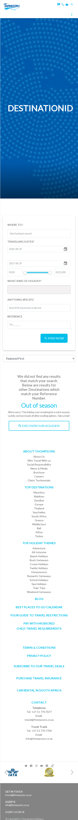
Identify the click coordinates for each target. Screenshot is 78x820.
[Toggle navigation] (72, 15)
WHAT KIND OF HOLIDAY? (24, 280)
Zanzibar (39, 500)
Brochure (39, 472)
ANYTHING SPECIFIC (20, 299)
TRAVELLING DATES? (20, 241)
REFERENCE (14, 316)
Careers (39, 476)
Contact (39, 702)
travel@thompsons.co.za (39, 719)
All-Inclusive (39, 552)
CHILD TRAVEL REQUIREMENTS (39, 628)
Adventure (39, 548)
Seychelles (39, 512)
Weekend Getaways (39, 591)
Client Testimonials (39, 480)
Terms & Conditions (39, 647)
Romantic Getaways (39, 576)
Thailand (39, 508)
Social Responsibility (39, 464)
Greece (39, 520)
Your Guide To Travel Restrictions (39, 615)
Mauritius (39, 492)
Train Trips (39, 588)
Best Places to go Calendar (39, 607)
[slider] (25, 273)
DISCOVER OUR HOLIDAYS (40, 425)
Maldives (39, 496)
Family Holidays (39, 568)
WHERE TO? (15, 224)
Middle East (39, 524)
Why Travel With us (39, 460)
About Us (39, 456)
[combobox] (24, 233)
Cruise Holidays (39, 564)
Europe (39, 504)
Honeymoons (39, 572)
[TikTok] (52, 765)
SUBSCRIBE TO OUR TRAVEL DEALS (39, 666)
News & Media (39, 468)
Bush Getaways (39, 560)
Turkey (39, 536)
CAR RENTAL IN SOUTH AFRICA (39, 690)
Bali (39, 528)
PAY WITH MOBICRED (39, 623)
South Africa (39, 516)
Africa (39, 532)
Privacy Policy (39, 655)
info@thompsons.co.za (39, 738)
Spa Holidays (39, 584)
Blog (39, 598)
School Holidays (39, 580)
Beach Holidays (39, 556)
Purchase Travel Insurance (39, 678)
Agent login (13, 812)
